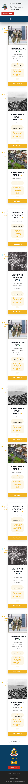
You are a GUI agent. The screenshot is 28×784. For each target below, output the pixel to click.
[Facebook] (12, 762)
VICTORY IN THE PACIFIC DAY (17, 277)
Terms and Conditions (14, 778)
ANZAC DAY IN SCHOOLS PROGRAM (17, 215)
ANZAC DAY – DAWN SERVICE (17, 117)
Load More (14, 741)
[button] (7, 13)
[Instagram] (15, 762)
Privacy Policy (14, 776)
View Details (17, 83)
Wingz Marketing (17, 773)
